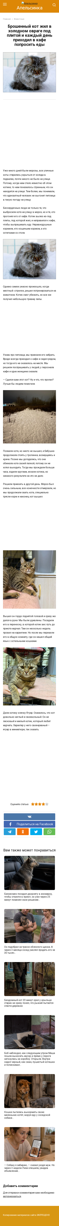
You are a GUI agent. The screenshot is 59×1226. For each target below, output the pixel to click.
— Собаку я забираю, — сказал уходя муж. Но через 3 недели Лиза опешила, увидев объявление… (29, 1168)
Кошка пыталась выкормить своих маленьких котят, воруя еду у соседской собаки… (27, 1114)
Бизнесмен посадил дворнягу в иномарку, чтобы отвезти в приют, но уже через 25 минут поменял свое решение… (28, 896)
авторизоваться (12, 1196)
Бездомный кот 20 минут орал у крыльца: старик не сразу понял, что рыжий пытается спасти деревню (28, 1002)
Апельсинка (30, 8)
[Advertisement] (29, 134)
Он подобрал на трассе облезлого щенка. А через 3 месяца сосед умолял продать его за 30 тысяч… (29, 949)
